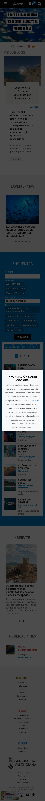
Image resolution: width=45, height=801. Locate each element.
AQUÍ (37, 400)
